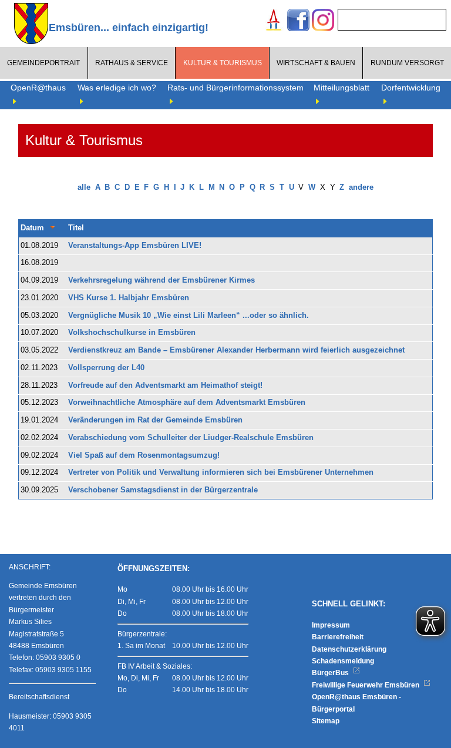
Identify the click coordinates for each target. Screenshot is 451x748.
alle (84, 187)
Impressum (331, 625)
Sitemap (325, 721)
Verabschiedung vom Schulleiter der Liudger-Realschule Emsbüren (191, 438)
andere (361, 187)
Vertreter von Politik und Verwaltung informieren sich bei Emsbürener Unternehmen (220, 472)
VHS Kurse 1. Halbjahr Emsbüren (128, 298)
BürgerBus (331, 673)
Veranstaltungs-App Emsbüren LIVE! (134, 245)
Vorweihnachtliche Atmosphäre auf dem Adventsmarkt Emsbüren (186, 402)
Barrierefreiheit (338, 637)
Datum (32, 228)
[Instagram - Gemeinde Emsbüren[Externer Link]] (323, 21)
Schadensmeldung (343, 661)
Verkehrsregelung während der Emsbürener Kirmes (161, 280)
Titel (76, 228)
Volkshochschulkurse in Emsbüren (132, 332)
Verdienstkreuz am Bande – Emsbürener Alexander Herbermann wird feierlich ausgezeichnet (236, 350)
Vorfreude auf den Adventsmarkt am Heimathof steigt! (165, 385)
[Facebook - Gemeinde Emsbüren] (298, 21)
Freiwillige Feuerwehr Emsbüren (366, 685)
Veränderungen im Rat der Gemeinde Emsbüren (155, 420)
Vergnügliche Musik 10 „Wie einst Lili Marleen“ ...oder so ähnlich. (188, 315)
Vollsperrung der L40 (106, 368)
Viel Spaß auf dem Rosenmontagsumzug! (144, 455)
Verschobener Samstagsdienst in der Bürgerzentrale (163, 490)
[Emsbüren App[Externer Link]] (273, 21)
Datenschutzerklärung (349, 649)
